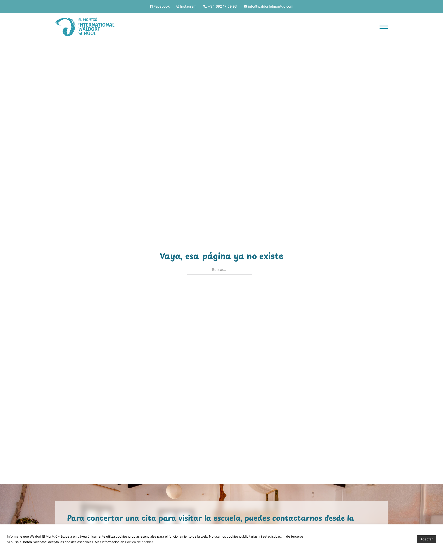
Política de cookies (139, 542)
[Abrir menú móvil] (384, 27)
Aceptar (427, 539)
